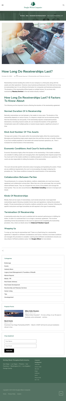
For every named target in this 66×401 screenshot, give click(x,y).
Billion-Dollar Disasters (32, 311)
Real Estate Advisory (10, 281)
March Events (8, 321)
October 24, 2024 (7, 76)
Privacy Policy (11, 394)
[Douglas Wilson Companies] (33, 5)
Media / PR (7, 278)
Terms (4, 394)
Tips (5, 294)
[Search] (63, 5)
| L (22, 366)
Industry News (8, 269)
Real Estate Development (12, 285)
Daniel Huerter (22, 76)
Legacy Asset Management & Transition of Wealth (19, 272)
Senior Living (8, 291)
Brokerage (7, 263)
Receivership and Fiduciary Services (39, 76)
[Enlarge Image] (33, 43)
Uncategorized (8, 297)
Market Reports (9, 275)
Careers (19, 394)
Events (6, 266)
